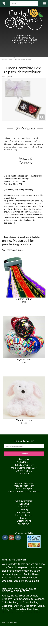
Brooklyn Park (30, 577)
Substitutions (24, 520)
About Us (24, 503)
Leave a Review (24, 515)
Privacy (24, 518)
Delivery (24, 509)
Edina (41, 605)
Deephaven (30, 605)
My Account (24, 523)
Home (4, 58)
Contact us (24, 506)
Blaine (35, 574)
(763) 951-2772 (25, 43)
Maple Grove (25, 567)
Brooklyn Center (11, 577)
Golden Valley (18, 609)
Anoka (27, 574)
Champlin (7, 580)
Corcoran (7, 605)
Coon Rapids (30, 602)
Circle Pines (20, 580)
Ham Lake (32, 609)
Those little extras (15, 58)
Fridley (5, 609)
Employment (24, 512)
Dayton (18, 605)
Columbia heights (12, 602)
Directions (24, 473)
